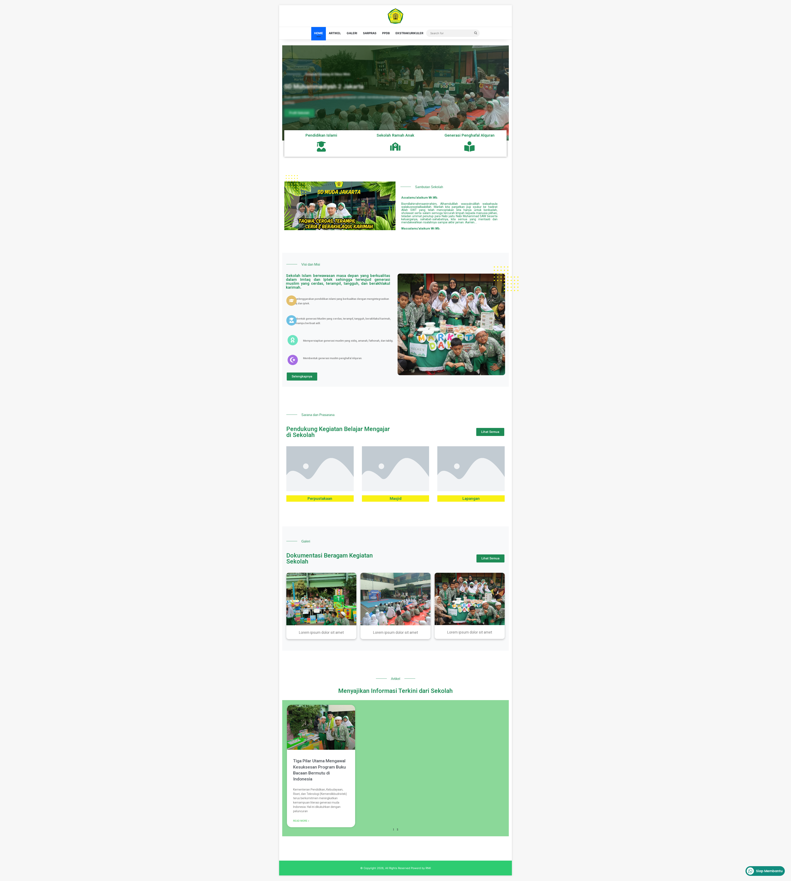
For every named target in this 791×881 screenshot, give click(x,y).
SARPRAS (369, 33)
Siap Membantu (769, 871)
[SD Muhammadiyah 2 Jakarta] (395, 16)
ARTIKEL (335, 33)
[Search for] (476, 33)
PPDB (386, 33)
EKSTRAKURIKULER (409, 33)
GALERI (352, 33)
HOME (318, 33)
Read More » (301, 820)
